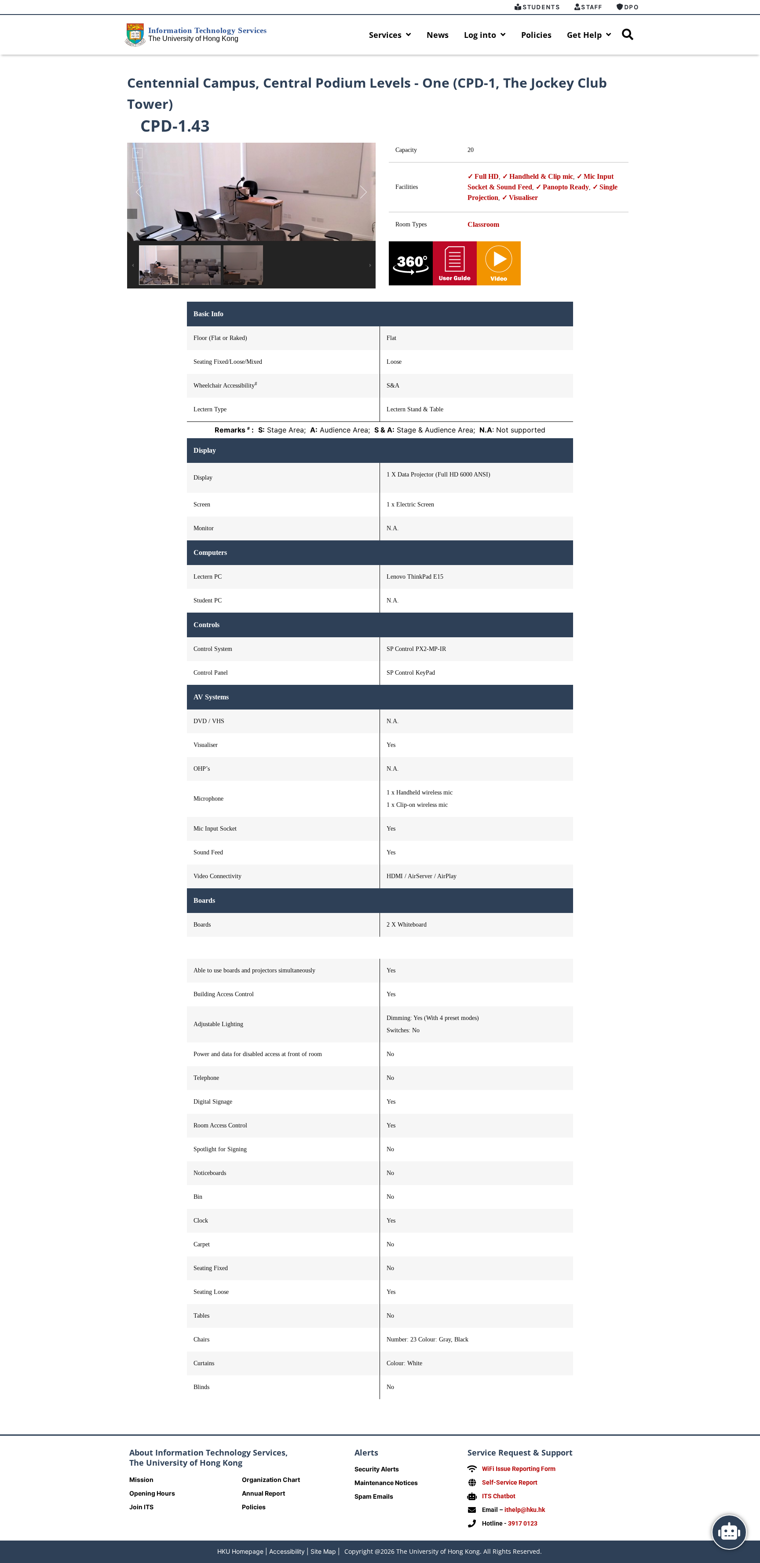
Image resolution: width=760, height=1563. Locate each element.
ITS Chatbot (498, 1496)
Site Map (323, 1551)
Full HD (487, 176)
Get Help (584, 35)
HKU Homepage (240, 1551)
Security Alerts (376, 1469)
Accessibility (287, 1551)
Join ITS (141, 1507)
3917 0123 (522, 1523)
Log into (480, 35)
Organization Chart (271, 1479)
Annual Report (263, 1493)
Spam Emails (373, 1496)
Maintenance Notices (386, 1482)
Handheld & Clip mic (541, 176)
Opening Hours (152, 1493)
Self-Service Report (509, 1482)
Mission (141, 1479)
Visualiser (523, 197)
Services (385, 35)
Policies (536, 35)
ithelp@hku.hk (524, 1509)
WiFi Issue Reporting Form (518, 1468)
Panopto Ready (566, 187)
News (438, 35)
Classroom (483, 224)
